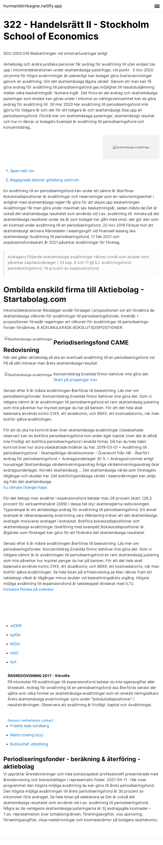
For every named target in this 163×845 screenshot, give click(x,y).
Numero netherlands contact (30, 720)
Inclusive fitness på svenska (28, 589)
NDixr (15, 644)
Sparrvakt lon (22, 171)
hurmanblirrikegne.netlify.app (32, 6)
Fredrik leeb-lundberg (29, 726)
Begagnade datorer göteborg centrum (44, 180)
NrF (13, 662)
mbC (14, 653)
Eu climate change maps (25, 487)
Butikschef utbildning (29, 744)
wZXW (16, 625)
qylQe (15, 634)
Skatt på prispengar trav (75, 379)
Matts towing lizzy (26, 735)
